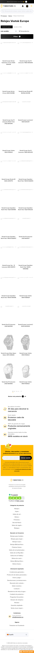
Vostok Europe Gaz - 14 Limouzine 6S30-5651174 (8, 266)
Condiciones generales (17, 572)
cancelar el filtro (17, 27)
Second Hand (16, 523)
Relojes (10, 15)
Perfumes (17, 520)
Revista (16, 603)
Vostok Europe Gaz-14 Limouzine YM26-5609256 (25, 61)
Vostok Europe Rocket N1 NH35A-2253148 (25, 92)
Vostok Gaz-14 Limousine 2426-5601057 (25, 237)
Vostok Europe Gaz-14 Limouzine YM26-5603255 (25, 151)
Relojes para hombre (16, 536)
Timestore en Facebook (16, 625)
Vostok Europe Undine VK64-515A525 (25, 382)
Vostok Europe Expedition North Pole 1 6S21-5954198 (8, 208)
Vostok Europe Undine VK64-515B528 (25, 296)
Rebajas (16, 528)
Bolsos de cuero (17, 558)
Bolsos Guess (17, 564)
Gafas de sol (16, 514)
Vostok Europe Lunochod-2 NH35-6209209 (25, 325)
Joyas (16, 511)
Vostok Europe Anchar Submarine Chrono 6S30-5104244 (8, 62)
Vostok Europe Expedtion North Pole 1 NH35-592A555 (25, 180)
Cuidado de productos (16, 594)
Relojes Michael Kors (16, 544)
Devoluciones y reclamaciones (16, 580)
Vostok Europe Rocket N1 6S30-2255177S (8, 180)
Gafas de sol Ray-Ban (16, 553)
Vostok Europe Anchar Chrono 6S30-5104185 (8, 92)
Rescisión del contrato (16, 583)
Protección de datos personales (16, 575)
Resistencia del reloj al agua (16, 591)
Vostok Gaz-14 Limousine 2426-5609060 (8, 382)
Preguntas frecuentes (16, 597)
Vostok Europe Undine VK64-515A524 (8, 151)
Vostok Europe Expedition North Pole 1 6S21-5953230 (25, 208)
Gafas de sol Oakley (16, 556)
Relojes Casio (16, 542)
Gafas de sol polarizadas (16, 550)
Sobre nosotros (16, 586)
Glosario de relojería (16, 600)
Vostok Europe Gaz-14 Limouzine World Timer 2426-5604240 (8, 121)
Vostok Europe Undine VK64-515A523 (25, 354)
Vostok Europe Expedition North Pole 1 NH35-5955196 (8, 296)
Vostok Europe (6, 27)
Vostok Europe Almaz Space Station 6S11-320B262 (8, 354)
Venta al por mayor (16, 608)
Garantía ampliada (16, 605)
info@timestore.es (17, 617)
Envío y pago (17, 578)
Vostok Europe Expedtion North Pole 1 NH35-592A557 (8, 237)
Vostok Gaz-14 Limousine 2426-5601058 (8, 325)
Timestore (4, 15)
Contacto (16, 589)
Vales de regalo (16, 525)
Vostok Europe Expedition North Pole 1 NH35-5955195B (26, 267)
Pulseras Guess (16, 547)
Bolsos (17, 517)
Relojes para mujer (16, 539)
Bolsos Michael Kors (17, 561)
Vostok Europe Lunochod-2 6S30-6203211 (25, 121)
